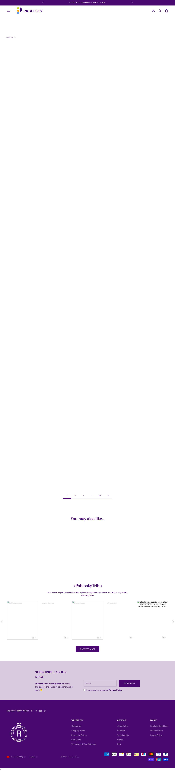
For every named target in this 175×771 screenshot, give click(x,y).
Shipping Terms (78, 730)
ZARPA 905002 (136, 151)
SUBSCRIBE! (129, 683)
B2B (119, 744)
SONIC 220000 (95, 373)
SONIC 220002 (54, 373)
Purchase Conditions (159, 726)
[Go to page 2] (108, 495)
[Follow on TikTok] (44, 710)
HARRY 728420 (14, 95)
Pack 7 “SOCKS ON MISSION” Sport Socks (16, 572)
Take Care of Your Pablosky (83, 744)
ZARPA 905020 (14, 207)
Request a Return (79, 735)
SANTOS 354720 (55, 262)
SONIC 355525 (54, 151)
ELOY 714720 (13, 485)
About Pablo (122, 726)
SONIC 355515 (95, 262)
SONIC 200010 (54, 318)
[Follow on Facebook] (31, 710)
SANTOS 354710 (14, 318)
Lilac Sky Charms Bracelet (95, 571)
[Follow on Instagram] (36, 710)
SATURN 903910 (55, 207)
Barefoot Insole (130, 571)
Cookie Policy (156, 735)
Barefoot (121, 730)
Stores (120, 739)
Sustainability (123, 735)
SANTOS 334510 (55, 95)
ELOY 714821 (135, 373)
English (32, 757)
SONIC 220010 (54, 429)
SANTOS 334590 (137, 262)
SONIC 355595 (13, 151)
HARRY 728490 (95, 151)
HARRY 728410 (95, 95)
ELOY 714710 (135, 429)
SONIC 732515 (13, 429)
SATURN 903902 (137, 207)
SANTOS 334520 (136, 95)
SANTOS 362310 (14, 373)
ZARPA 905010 (14, 262)
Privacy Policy (115, 690)
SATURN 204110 (95, 318)
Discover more (87, 649)
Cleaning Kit (51, 571)
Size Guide (76, 739)
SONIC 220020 (95, 429)
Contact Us (76, 726)
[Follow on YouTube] (40, 710)
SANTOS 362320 (136, 318)
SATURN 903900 (96, 207)
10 (100, 495)
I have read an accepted (104, 690)
